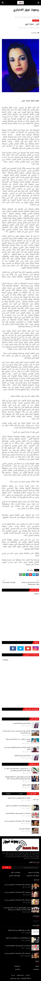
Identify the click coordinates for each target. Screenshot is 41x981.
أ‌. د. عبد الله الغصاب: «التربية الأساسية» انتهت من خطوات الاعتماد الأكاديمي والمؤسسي (17, 769)
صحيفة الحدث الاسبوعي (33, 875)
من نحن (13, 975)
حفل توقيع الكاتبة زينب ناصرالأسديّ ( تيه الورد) (18, 805)
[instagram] (35, 648)
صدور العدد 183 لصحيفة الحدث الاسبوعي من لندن (17, 892)
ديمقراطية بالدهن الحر (25, 829)
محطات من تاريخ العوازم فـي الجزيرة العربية (19, 798)
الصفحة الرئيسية (35, 17)
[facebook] (13, 648)
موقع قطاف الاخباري (14, 875)
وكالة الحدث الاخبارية (33, 872)
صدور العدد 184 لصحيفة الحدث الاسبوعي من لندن (17, 821)
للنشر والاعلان (20, 975)
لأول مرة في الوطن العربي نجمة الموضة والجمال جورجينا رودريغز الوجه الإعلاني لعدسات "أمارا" (18, 778)
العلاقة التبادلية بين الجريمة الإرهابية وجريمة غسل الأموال (17, 748)
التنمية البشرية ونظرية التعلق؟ (22, 755)
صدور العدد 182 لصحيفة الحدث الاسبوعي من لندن (17, 900)
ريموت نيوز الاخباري (26, 9)
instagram (36, 969)
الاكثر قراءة (33, 793)
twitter (37, 966)
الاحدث (20, 793)
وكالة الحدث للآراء (15, 872)
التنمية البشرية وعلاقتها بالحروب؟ (22, 723)
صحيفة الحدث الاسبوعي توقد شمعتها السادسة (18, 813)
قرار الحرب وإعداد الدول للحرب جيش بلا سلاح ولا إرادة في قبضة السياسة (17, 732)
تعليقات (8, 793)
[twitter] (20, 648)
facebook (17, 966)
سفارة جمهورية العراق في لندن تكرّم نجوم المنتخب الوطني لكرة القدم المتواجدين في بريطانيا (17, 908)
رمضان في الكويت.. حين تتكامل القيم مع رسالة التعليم (18, 740)
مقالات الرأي (27, 17)
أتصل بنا (27, 975)
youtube (17, 969)
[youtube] (28, 648)
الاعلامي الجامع (27, 785)
